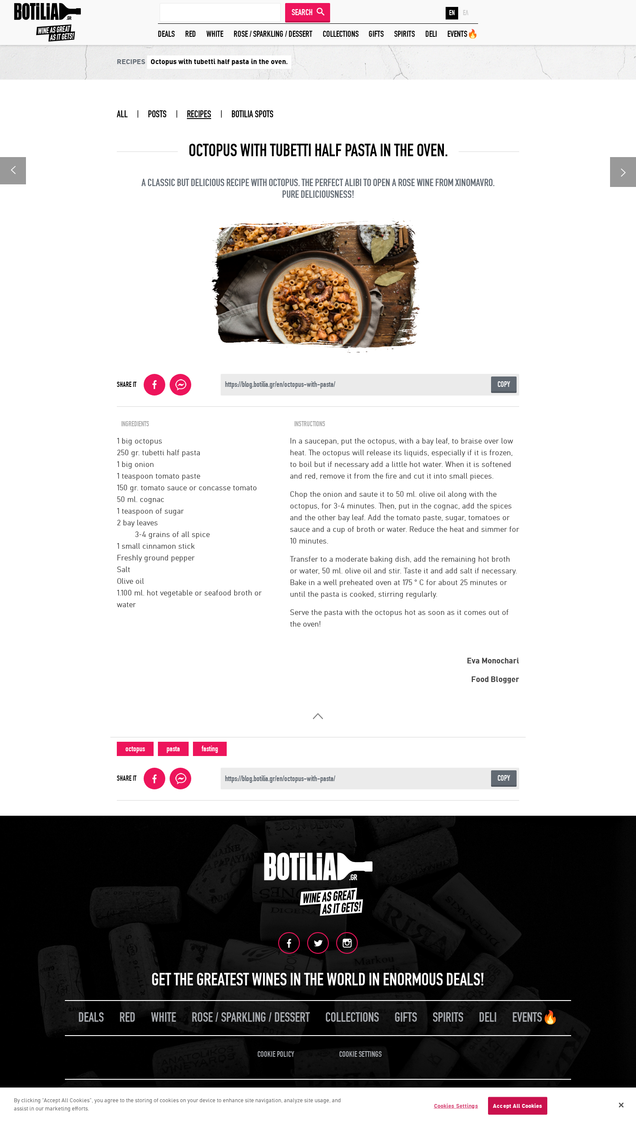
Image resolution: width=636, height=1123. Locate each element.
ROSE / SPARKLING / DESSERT (273, 34)
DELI (431, 34)
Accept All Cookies (517, 1106)
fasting (210, 748)
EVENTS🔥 (462, 34)
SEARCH (302, 12)
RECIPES (199, 114)
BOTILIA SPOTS (252, 114)
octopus (135, 748)
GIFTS (376, 34)
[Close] (621, 1105)
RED (190, 34)
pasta (173, 748)
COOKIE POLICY (275, 1054)
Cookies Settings (456, 1106)
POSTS (157, 114)
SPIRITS (404, 34)
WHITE (214, 34)
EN (452, 13)
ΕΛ (466, 13)
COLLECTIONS (341, 34)
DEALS (166, 34)
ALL (122, 114)
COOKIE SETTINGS (360, 1054)
